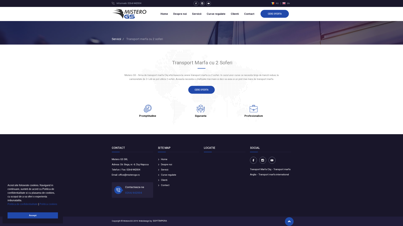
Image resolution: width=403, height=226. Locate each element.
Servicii (196, 13)
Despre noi (180, 13)
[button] (8, 208)
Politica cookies (48, 204)
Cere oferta (275, 14)
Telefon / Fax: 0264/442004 (126, 169)
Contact (249, 13)
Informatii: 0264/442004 (128, 3)
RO (277, 3)
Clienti (235, 13)
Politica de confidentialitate (23, 204)
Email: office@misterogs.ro (126, 174)
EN (288, 3)
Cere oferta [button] (201, 90)
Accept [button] (33, 215)
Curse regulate (216, 13)
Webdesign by (145, 221)
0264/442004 (133, 192)
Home (164, 13)
